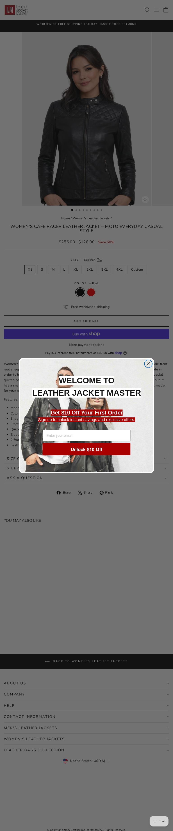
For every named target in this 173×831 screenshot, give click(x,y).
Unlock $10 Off (86, 449)
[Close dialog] (148, 364)
